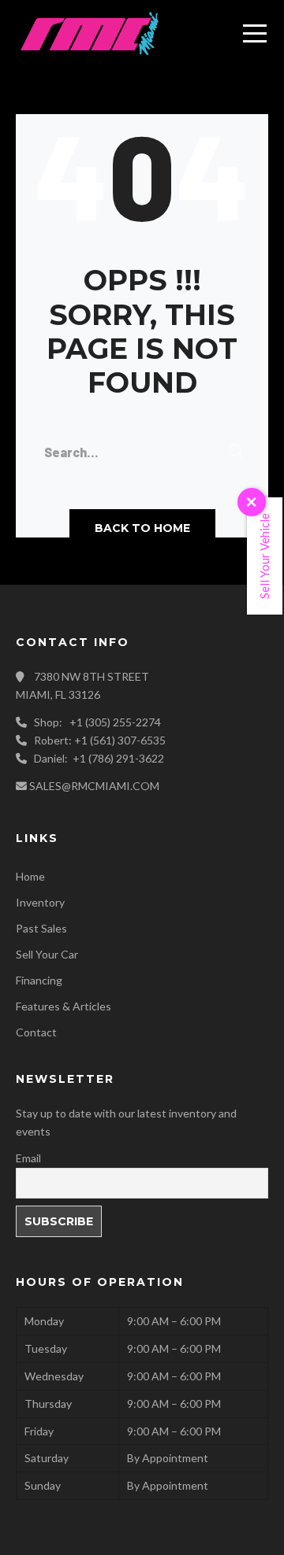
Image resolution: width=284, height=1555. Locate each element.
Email (28, 1158)
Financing (39, 980)
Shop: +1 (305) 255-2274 (97, 722)
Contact (36, 1032)
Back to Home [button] (142, 528)
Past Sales (41, 928)
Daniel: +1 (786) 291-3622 (99, 758)
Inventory (40, 902)
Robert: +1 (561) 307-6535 (100, 740)
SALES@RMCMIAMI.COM (94, 785)
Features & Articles (63, 1006)
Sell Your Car (47, 954)
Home (30, 876)
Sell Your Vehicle (264, 556)
